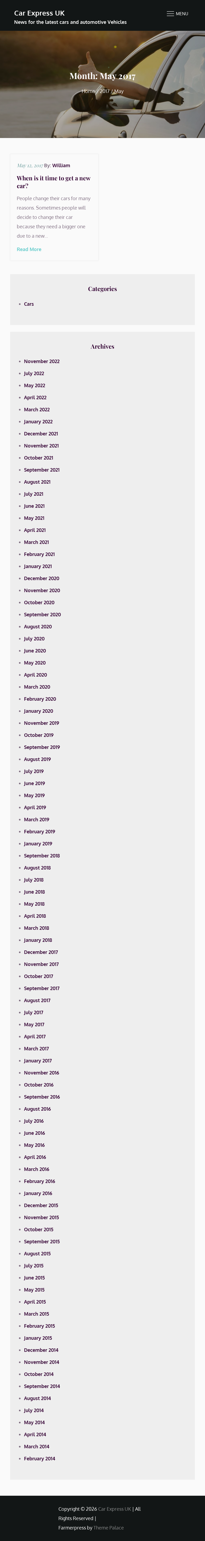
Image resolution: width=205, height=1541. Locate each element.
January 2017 (38, 1061)
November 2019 (41, 723)
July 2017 (33, 1012)
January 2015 (38, 1338)
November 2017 (41, 964)
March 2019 (36, 819)
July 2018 (34, 880)
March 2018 (36, 928)
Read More (29, 249)
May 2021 (34, 518)
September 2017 (42, 988)
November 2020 (42, 590)
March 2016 (36, 1169)
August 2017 (37, 1000)
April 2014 (35, 1434)
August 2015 (37, 1253)
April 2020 (35, 675)
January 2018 (38, 940)
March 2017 (36, 1048)
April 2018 (35, 916)
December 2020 (41, 578)
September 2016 (42, 1097)
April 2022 (35, 397)
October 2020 (39, 602)
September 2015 (42, 1241)
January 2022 (38, 421)
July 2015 (34, 1265)
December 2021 (41, 433)
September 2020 (42, 614)
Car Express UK (39, 12)
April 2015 (35, 1302)
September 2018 (42, 856)
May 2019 (34, 795)
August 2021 (37, 482)
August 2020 (38, 626)
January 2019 (38, 843)
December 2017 (41, 952)
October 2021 (38, 458)
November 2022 (42, 361)
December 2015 (41, 1205)
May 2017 (34, 1024)
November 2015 (41, 1217)
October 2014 (39, 1374)
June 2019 (34, 783)
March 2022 (37, 409)
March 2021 (36, 542)
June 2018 (34, 892)
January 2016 (38, 1193)
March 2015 (36, 1314)
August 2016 (37, 1109)
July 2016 (34, 1121)
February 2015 (39, 1326)
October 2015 (38, 1229)
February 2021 (39, 554)
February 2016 (39, 1181)
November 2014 (41, 1362)
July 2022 (34, 373)
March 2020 (37, 687)
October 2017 (38, 976)
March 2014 (36, 1446)
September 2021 (42, 470)
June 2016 (34, 1133)
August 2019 (37, 759)
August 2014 (37, 1398)
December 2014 (41, 1350)
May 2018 (34, 904)
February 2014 (39, 1458)
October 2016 (39, 1085)
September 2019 (42, 747)
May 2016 (34, 1145)
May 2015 (34, 1290)
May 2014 (34, 1422)
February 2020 (40, 699)
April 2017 (35, 1036)
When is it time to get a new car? (53, 182)
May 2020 (35, 663)
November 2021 (41, 446)
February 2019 (39, 831)
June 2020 (35, 651)
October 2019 (39, 735)
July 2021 (33, 494)
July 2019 (34, 771)
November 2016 (41, 1073)
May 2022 (34, 385)
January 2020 (38, 711)
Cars (29, 304)
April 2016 (35, 1157)
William (61, 165)
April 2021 (35, 530)
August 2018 (37, 868)
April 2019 (35, 807)
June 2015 (34, 1278)
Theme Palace (108, 1528)
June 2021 (34, 506)
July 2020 (34, 638)
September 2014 (42, 1386)
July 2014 (34, 1410)
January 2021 (38, 566)
